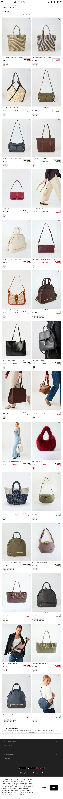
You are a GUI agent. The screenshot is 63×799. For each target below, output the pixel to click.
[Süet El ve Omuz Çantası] (16, 390)
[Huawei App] (40, 768)
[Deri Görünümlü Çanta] (46, 390)
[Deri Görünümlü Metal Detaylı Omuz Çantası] (16, 340)
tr (61, 2)
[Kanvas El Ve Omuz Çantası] (46, 188)
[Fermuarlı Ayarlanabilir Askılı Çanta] (46, 491)
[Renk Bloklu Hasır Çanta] (16, 491)
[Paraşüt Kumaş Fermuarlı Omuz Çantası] (16, 441)
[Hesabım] (51, 2)
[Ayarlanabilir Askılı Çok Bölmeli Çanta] (46, 87)
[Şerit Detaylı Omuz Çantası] (46, 138)
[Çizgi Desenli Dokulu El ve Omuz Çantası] (16, 37)
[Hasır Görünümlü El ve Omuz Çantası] (16, 87)
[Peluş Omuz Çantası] (46, 441)
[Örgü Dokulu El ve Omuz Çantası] (16, 592)
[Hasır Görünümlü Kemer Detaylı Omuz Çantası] (16, 289)
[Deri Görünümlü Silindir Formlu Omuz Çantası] (46, 239)
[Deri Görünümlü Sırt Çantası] (46, 340)
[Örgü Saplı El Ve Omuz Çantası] (16, 188)
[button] (4, 64)
